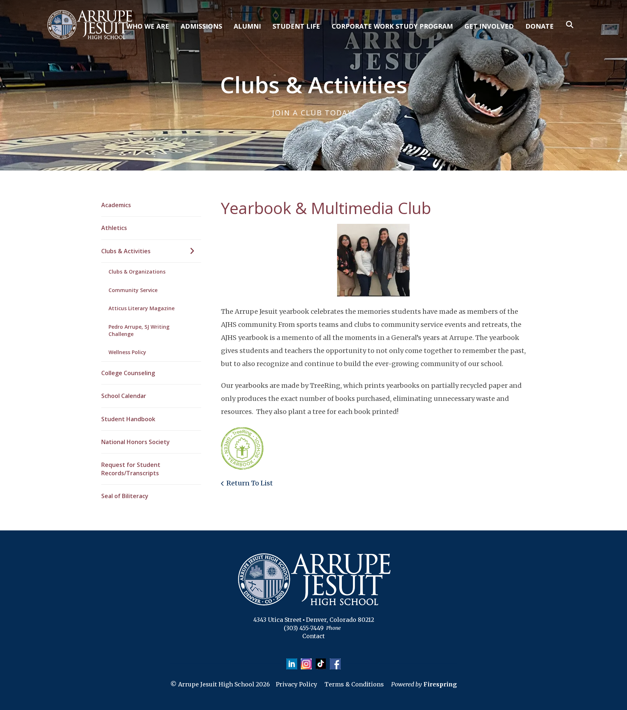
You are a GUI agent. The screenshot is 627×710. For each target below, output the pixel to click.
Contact (313, 636)
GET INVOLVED (489, 26)
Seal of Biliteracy (124, 496)
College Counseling (128, 373)
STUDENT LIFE (296, 26)
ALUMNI (247, 26)
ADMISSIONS (201, 26)
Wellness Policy (127, 352)
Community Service (132, 290)
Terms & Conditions (354, 684)
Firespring (440, 684)
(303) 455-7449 (304, 628)
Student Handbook (128, 419)
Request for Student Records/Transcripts (130, 469)
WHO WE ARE (147, 26)
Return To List (249, 483)
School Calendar (123, 396)
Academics (116, 205)
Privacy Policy (296, 684)
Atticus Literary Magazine (141, 308)
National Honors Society (135, 442)
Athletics (114, 228)
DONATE (539, 26)
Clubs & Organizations (136, 271)
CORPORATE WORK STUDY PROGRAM (392, 26)
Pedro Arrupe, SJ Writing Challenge (138, 330)
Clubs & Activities (126, 251)
